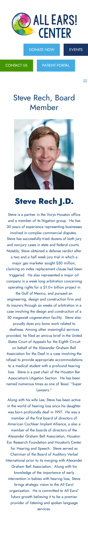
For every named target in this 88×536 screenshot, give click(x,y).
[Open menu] (85, 81)
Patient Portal (55, 65)
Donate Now (41, 49)
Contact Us (16, 65)
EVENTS (76, 49)
